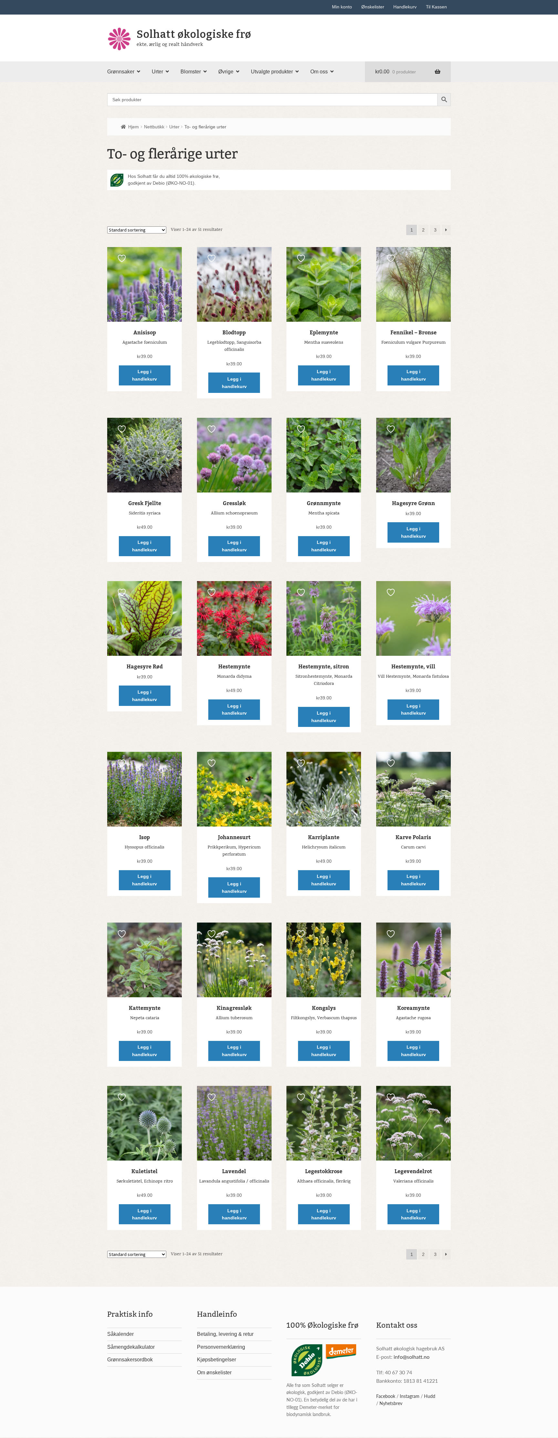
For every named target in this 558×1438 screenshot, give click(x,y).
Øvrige (225, 71)
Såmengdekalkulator (131, 1347)
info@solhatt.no (411, 1356)
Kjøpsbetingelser (216, 1359)
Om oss (319, 71)
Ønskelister (372, 6)
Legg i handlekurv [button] (144, 375)
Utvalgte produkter (272, 71)
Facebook (385, 1396)
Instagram (409, 1396)
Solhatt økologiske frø (194, 34)
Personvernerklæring (221, 1347)
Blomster (191, 71)
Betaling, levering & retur (225, 1334)
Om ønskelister (214, 1372)
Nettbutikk (154, 126)
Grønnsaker (120, 71)
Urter (157, 71)
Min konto (342, 6)
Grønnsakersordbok (130, 1359)
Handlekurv (405, 6)
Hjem (133, 126)
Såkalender (120, 1334)
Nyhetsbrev (390, 1403)
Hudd (429, 1396)
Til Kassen (436, 6)
